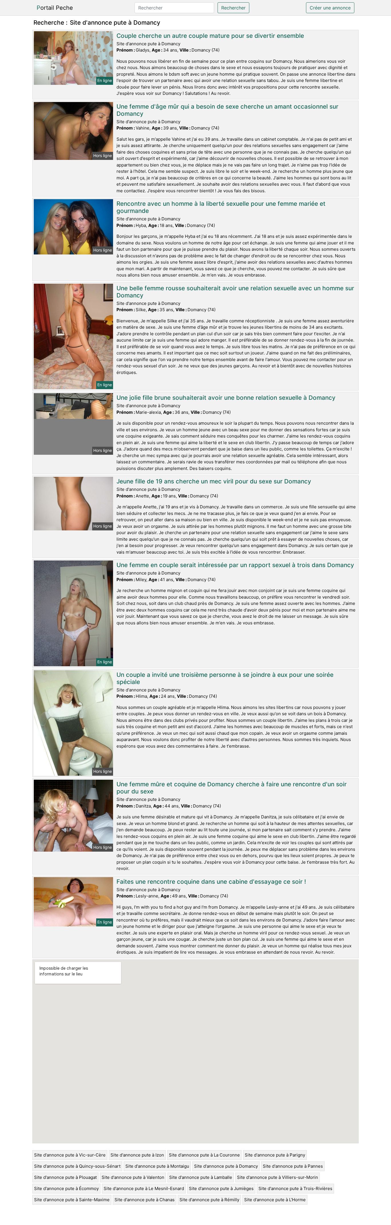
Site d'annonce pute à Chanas (144, 1199)
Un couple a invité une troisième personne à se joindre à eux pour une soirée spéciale (224, 678)
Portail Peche (55, 7)
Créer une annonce (330, 8)
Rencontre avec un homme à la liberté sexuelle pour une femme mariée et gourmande (220, 207)
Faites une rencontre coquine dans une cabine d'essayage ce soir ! (211, 881)
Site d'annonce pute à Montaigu (157, 1166)
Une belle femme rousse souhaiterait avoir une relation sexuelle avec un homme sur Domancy (235, 292)
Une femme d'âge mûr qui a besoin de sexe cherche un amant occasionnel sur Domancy (227, 110)
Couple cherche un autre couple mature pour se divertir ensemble (210, 35)
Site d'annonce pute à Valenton (133, 1177)
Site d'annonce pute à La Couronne (204, 1155)
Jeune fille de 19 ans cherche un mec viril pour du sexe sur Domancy (213, 481)
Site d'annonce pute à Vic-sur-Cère (70, 1155)
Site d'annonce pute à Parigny (275, 1155)
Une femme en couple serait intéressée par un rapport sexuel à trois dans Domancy (235, 565)
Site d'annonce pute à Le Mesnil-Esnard (144, 1188)
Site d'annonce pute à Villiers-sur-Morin (277, 1177)
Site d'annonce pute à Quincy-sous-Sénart (77, 1166)
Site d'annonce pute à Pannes (293, 1166)
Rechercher (233, 8)
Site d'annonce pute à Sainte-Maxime (72, 1199)
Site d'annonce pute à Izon (137, 1155)
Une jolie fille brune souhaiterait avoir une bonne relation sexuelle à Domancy (225, 397)
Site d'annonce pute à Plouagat (65, 1177)
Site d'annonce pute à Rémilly (209, 1199)
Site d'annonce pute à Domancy (226, 1166)
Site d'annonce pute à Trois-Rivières (295, 1188)
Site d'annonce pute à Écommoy (66, 1188)
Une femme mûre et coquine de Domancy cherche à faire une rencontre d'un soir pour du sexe (231, 788)
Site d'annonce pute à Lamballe (200, 1177)
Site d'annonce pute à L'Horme (275, 1199)
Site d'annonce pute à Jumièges (221, 1188)
